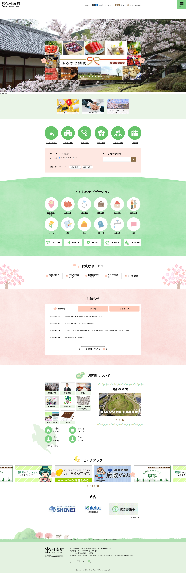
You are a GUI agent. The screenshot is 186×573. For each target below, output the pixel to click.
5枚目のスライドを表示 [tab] (92, 76)
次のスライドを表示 (142, 61)
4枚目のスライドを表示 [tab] (94, 486)
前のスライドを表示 (44, 61)
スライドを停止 (123, 420)
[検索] (133, 159)
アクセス (80, 561)
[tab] (61, 309)
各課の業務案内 (75, 167)
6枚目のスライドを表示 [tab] (95, 76)
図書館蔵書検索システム (93, 276)
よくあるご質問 (133, 276)
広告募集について (136, 517)
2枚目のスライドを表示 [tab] (83, 76)
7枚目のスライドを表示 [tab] (98, 76)
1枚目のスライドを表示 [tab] (80, 76)
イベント (93, 309)
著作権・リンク (100, 539)
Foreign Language (135, 5)
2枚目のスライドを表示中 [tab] (119, 419)
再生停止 (104, 77)
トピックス (124, 309)
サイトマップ (73, 539)
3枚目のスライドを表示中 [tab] (92, 486)
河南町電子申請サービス (74, 276)
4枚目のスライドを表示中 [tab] (89, 76)
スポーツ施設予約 (113, 276)
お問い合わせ (112, 539)
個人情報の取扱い (86, 539)
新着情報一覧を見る (93, 349)
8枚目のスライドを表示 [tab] (101, 76)
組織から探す (87, 167)
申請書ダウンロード (54, 276)
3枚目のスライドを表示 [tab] (86, 76)
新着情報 (61, 309)
